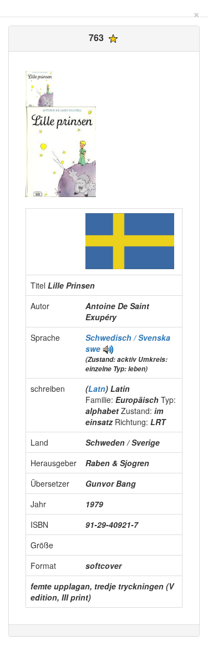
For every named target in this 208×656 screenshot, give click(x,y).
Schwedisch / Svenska (127, 337)
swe (92, 348)
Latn (96, 388)
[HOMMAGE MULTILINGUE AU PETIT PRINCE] (108, 348)
